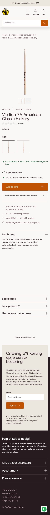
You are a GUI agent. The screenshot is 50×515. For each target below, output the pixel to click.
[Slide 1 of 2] (21, 101)
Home (4, 34)
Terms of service (11, 496)
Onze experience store (16, 462)
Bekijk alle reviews (23, 337)
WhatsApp (42, 446)
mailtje (15, 449)
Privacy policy (9, 493)
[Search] (44, 23)
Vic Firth (6, 109)
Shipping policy (10, 500)
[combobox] (21, 23)
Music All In (18, 507)
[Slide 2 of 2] (28, 101)
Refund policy (9, 489)
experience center (14, 209)
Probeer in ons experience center (21, 195)
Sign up (12, 405)
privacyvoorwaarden (14, 421)
